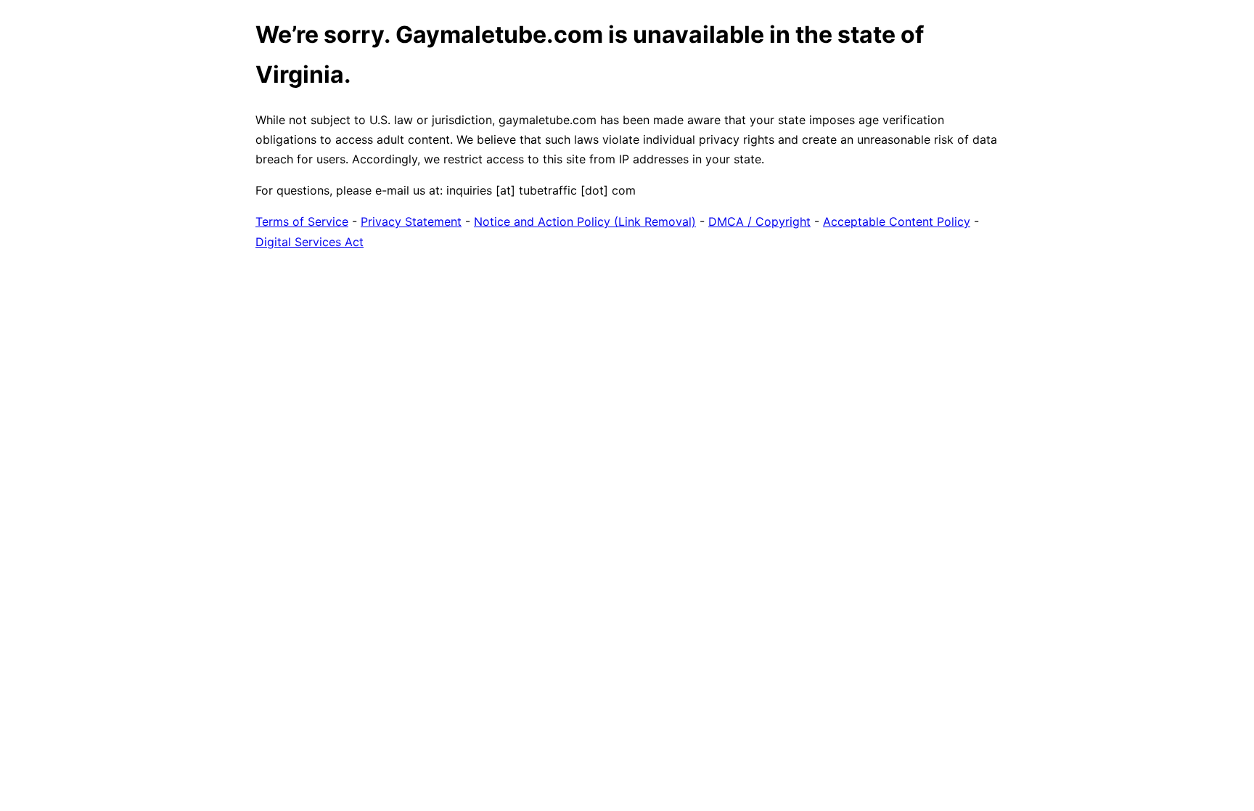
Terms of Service (301, 221)
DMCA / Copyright (759, 221)
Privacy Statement (411, 221)
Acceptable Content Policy (896, 221)
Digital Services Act (309, 242)
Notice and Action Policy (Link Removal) (585, 221)
